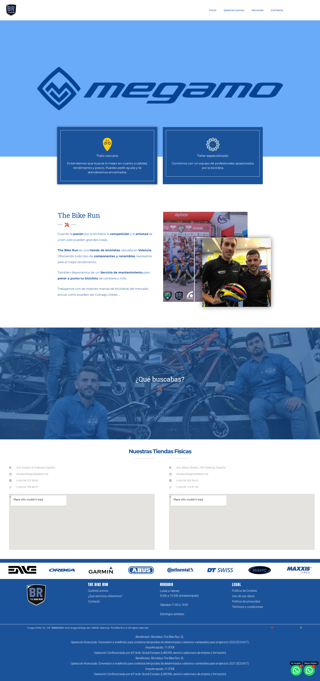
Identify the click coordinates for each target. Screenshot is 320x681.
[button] (309, 670)
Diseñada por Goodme (286, 627)
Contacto (277, 10)
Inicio (212, 10)
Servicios (258, 10)
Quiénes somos (234, 10)
